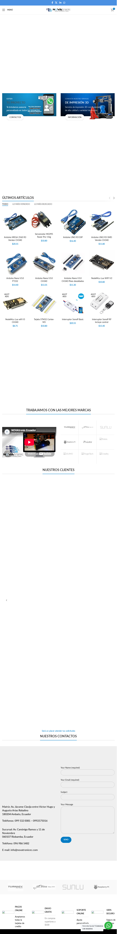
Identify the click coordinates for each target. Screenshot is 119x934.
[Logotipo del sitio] (58, 10)
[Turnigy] (70, 427)
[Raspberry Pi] (70, 442)
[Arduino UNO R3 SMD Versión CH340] (102, 222)
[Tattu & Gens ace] (88, 427)
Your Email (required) (70, 780)
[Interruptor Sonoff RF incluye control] (102, 304)
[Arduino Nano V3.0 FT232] (15, 263)
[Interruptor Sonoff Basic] (73, 304)
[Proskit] (88, 442)
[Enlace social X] (56, 2)
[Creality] (106, 456)
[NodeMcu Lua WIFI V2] (102, 263)
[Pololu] (106, 442)
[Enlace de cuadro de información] (14, 916)
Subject (64, 792)
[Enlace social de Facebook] (52, 2)
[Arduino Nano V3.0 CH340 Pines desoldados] (73, 263)
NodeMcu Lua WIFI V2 (101, 278)
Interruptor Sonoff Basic (73, 320)
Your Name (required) (70, 768)
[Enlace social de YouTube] (69, 866)
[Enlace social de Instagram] (62, 866)
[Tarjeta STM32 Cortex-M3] (44, 304)
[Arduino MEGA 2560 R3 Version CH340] (15, 222)
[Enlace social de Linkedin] (60, 2)
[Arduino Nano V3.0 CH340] (44, 263)
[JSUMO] (70, 456)
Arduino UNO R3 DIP (73, 237)
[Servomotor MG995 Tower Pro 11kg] (44, 220)
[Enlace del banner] (29, 106)
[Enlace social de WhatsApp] (64, 2)
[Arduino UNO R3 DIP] (73, 222)
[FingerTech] (88, 456)
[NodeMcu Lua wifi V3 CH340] (15, 304)
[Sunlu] (106, 427)
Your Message (67, 805)
